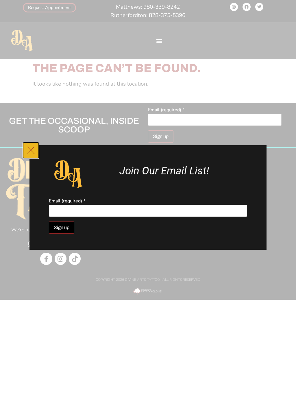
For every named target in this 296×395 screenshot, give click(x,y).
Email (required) (67, 201)
